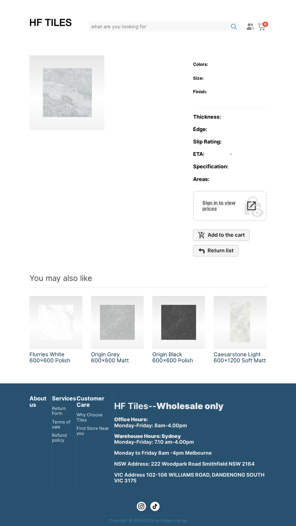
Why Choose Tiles (90, 417)
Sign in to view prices (219, 205)
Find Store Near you (93, 431)
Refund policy (59, 437)
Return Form (59, 411)
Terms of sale (61, 424)
